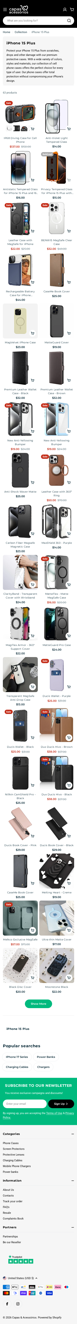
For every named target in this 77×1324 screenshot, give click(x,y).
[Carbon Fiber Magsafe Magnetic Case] (20, 521)
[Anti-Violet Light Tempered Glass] (56, 116)
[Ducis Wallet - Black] (20, 725)
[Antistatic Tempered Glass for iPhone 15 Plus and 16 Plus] (20, 167)
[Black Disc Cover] (20, 965)
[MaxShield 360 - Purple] (56, 521)
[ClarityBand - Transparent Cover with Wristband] (20, 572)
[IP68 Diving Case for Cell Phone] (20, 116)
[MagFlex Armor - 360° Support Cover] (20, 623)
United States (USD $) (21, 1278)
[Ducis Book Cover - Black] (56, 823)
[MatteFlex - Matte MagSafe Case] (56, 572)
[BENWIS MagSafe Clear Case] (56, 218)
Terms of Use (54, 1113)
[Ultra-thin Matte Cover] (56, 918)
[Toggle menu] (5, 9)
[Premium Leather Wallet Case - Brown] (56, 368)
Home (6, 32)
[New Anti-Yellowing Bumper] (20, 419)
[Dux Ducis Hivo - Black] (56, 772)
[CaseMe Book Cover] (56, 269)
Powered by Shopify (49, 1317)
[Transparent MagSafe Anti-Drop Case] (20, 674)
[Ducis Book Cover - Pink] (20, 823)
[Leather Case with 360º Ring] (56, 470)
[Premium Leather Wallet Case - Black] (20, 368)
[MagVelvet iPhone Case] (20, 320)
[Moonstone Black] (56, 965)
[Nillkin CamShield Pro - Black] (20, 772)
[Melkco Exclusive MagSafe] (20, 918)
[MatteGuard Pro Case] (56, 623)
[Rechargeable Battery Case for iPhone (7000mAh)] (20, 269)
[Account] (65, 9)
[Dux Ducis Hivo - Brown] (56, 725)
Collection (21, 32)
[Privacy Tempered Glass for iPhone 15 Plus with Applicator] (56, 167)
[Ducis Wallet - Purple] (56, 674)
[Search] (69, 20)
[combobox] (38, 20)
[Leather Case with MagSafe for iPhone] (20, 218)
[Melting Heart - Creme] (56, 871)
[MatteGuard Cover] (56, 320)
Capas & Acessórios (24, 1317)
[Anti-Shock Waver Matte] (20, 470)
